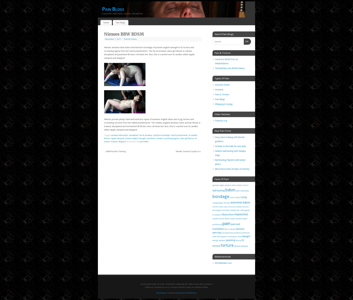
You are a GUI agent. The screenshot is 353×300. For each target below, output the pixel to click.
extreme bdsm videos (220, 207)
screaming (230, 237)
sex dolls (238, 237)
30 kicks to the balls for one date (230, 146)
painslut (240, 228)
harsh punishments (179, 135)
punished (151, 138)
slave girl (215, 240)
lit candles (193, 135)
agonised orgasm (218, 185)
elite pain (226, 203)
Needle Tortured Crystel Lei (188, 151)
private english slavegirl (135, 138)
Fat (224, 210)
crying (243, 197)
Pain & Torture (130, 39)
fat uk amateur (145, 135)
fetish (227, 210)
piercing (216, 232)
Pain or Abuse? (230, 229)
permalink (144, 141)
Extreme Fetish (222, 84)
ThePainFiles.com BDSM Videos (230, 68)
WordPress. (192, 293)
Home (106, 22)
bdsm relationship (242, 191)
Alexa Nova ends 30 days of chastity (232, 168)
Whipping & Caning (223, 104)
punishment (245, 233)
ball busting (218, 190)
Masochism (228, 214)
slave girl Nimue (187, 138)
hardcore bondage (161, 135)
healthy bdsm (235, 210)
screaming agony (171, 138)
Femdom (219, 89)
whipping (244, 246)
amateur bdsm (230, 185)
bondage (220, 196)
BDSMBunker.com (223, 263)
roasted (159, 138)
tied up (238, 240)
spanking (230, 240)
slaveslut (222, 240)
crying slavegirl (217, 203)
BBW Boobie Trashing (115, 151)
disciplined (133, 135)
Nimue (107, 138)
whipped (122, 141)
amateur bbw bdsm (119, 135)
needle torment (218, 219)
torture (227, 245)
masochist (241, 214)
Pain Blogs (113, 9)
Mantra (181, 293)
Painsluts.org (221, 120)
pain (226, 223)
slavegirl (246, 236)
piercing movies (227, 233)
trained (114, 141)
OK (246, 41)
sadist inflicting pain (219, 237)
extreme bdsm (240, 202)
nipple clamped (117, 138)
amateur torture (242, 185)
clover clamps (235, 197)
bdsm (230, 189)
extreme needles (235, 207)
